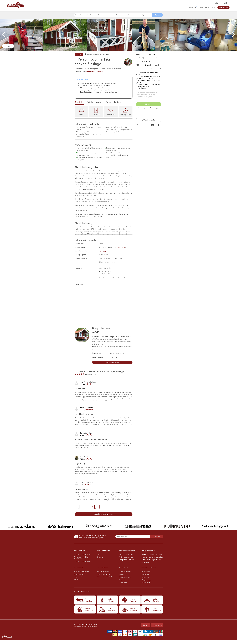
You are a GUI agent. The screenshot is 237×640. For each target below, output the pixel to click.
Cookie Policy (123, 582)
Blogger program (146, 580)
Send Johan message (112, 362)
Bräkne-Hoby (104, 54)
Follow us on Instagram (103, 574)
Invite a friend (145, 582)
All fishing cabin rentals (126, 557)
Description (79, 102)
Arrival (138, 54)
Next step (148, 104)
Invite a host (145, 577)
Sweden (89, 54)
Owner (108, 102)
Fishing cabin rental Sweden (82, 561)
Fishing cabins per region (126, 560)
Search (157, 15)
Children (148, 64)
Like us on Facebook (103, 571)
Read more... (80, 96)
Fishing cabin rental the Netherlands (81, 558)
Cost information (79, 574)
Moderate (102, 251)
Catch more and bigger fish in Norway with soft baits (152, 560)
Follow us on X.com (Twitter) (105, 577)
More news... (145, 562)
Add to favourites (149, 120)
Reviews (117, 102)
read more (121, 247)
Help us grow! (145, 574)
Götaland (96, 54)
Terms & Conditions (125, 577)
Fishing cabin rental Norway (82, 554)
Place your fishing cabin (81, 571)
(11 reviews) (100, 71)
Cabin (98, 554)
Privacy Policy (123, 580)
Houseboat (100, 557)
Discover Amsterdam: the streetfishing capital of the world (152, 557)
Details (90, 102)
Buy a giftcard (145, 571)
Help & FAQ (78, 577)
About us (121, 574)
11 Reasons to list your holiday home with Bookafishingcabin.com (152, 554)
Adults (137, 65)
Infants (156, 64)
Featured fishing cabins (126, 554)
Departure (152, 54)
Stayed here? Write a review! (103, 514)
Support (76, 579)
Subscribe (157, 536)
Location (99, 102)
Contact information (125, 571)
